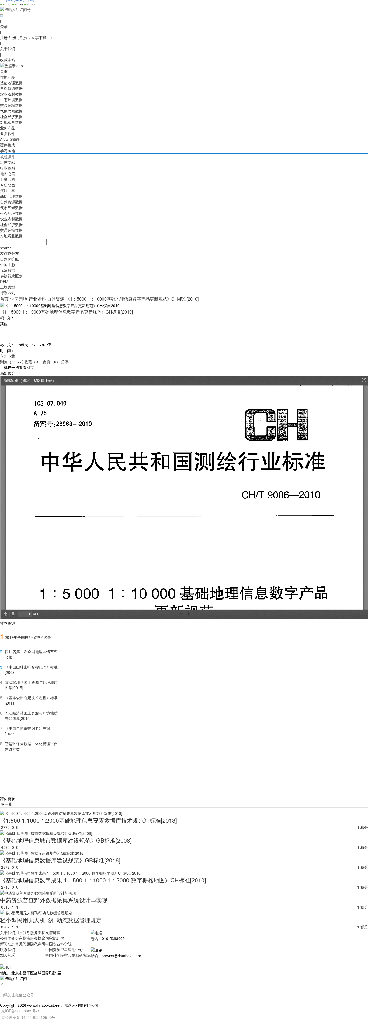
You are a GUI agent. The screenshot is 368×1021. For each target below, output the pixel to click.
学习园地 (7, 150)
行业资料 (7, 168)
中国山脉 (7, 264)
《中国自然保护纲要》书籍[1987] (27, 731)
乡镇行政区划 (11, 276)
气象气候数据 (11, 111)
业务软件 (7, 133)
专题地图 (7, 185)
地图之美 (7, 173)
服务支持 (37, 932)
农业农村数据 (11, 94)
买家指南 (22, 938)
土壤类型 (7, 287)
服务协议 (37, 938)
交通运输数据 (11, 105)
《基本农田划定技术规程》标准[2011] (31, 700)
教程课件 (7, 156)
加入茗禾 (7, 955)
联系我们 (7, 949)
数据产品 (7, 77)
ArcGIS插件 (10, 139)
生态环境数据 (11, 99)
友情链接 (52, 932)
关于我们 (7, 48)
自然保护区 (9, 259)
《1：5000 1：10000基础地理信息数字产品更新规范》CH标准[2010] (132, 298)
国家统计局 (54, 938)
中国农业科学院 (58, 943)
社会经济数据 (11, 116)
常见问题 (22, 943)
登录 (4, 26)
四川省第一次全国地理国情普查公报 (31, 654)
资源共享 (7, 190)
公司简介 (7, 938)
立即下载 (7, 356)
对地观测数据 (11, 122)
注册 (4, 37)
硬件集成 (7, 144)
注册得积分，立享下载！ (29, 37)
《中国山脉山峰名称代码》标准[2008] (31, 669)
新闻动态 (7, 943)
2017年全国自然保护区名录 (28, 637)
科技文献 (7, 162)
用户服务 (22, 932)
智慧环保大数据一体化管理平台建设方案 (31, 746)
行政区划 (7, 292)
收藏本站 (7, 59)
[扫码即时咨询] (184, 9)
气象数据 (7, 270)
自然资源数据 (11, 88)
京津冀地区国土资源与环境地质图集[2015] (31, 685)
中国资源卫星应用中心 (64, 949)
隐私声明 (37, 943)
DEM (4, 281)
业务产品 (7, 128)
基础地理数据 (11, 82)
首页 (4, 71)
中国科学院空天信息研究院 (68, 955)
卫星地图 (7, 179)
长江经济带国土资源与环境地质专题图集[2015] (31, 715)
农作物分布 (9, 253)
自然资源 (55, 298)
